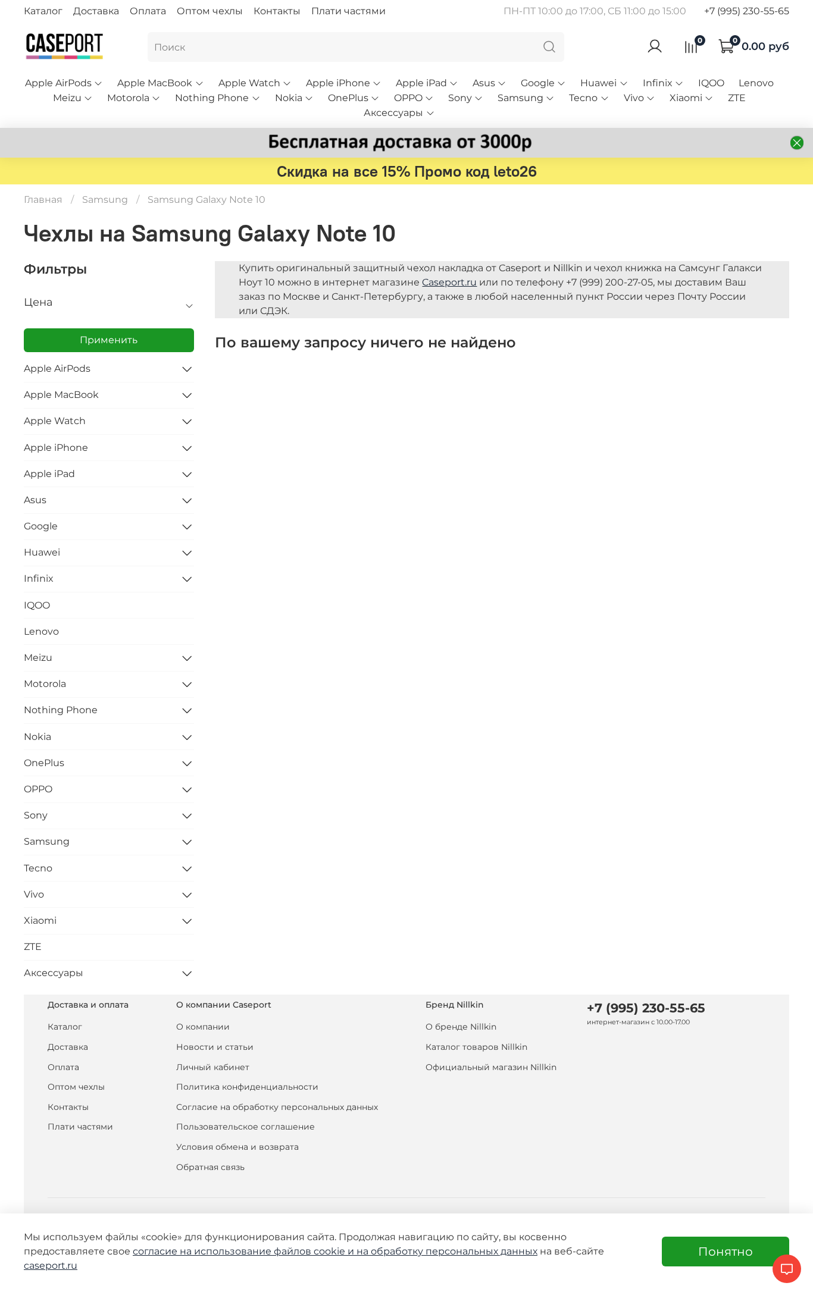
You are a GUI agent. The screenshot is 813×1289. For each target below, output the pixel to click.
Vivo (634, 98)
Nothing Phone (212, 98)
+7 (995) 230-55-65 (746, 11)
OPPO (408, 98)
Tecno (583, 98)
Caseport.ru (449, 282)
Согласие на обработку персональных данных (277, 1107)
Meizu (67, 98)
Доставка (96, 11)
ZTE (737, 98)
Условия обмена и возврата (237, 1146)
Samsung (520, 98)
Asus (484, 83)
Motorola (128, 98)
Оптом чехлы (210, 11)
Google (538, 83)
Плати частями (348, 11)
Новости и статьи (215, 1047)
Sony (460, 98)
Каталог (43, 11)
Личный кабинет (212, 1067)
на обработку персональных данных (447, 1251)
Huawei (598, 83)
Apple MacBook (154, 83)
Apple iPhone (338, 83)
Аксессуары (393, 112)
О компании (203, 1026)
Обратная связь (210, 1167)
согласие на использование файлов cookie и (245, 1251)
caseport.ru (50, 1265)
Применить (108, 340)
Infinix (658, 83)
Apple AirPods (58, 83)
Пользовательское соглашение (245, 1126)
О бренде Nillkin (461, 1026)
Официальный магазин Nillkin (491, 1067)
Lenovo (756, 83)
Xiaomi (686, 98)
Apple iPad (421, 83)
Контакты (277, 11)
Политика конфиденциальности (247, 1086)
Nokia (288, 98)
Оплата (148, 11)
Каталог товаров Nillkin (476, 1047)
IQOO (711, 83)
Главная (43, 199)
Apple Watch (249, 83)
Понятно (725, 1251)
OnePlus (348, 98)
